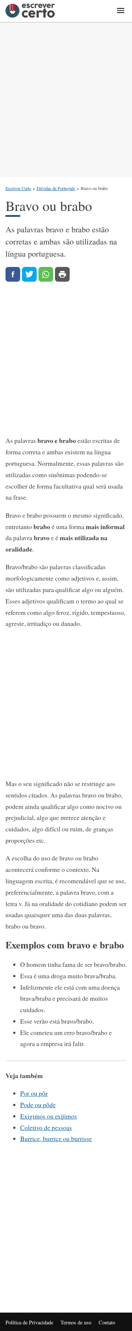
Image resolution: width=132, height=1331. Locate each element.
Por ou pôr (34, 1093)
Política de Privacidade (29, 1322)
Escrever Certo (18, 188)
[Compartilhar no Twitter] (29, 274)
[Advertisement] (66, 100)
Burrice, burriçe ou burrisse (56, 1138)
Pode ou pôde (38, 1104)
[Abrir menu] (120, 11)
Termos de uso (75, 1322)
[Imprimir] (62, 274)
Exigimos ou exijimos (48, 1116)
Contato (107, 1322)
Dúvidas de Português (56, 188)
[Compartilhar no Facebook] (13, 274)
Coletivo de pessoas (46, 1127)
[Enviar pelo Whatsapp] (45, 274)
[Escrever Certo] (30, 11)
